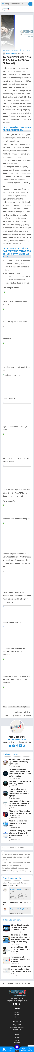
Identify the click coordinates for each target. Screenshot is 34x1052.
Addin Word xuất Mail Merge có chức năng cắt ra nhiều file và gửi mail (21, 970)
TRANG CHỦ (8, 984)
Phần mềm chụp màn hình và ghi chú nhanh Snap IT (18, 823)
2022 (4, 707)
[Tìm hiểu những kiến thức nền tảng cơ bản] (5, 784)
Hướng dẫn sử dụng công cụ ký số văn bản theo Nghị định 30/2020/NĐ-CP (20, 804)
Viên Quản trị (11, 53)
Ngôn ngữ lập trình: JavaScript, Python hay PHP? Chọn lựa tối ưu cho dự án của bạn (20, 773)
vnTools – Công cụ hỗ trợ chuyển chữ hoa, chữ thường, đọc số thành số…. (20, 834)
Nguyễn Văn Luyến (17, 889)
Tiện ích (17, 1040)
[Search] (30, 847)
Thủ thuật (17, 1037)
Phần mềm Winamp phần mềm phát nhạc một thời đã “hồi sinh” (20, 813)
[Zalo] (20, 746)
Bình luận (18, 716)
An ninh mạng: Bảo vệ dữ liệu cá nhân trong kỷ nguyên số (20, 762)
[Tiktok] (17, 746)
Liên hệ (17, 1017)
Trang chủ (17, 1012)
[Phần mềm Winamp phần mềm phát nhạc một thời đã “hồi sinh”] (5, 815)
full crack (12, 707)
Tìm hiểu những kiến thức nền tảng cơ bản (20, 783)
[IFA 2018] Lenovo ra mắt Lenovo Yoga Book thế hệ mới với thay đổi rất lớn (16, 857)
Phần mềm (17, 1042)
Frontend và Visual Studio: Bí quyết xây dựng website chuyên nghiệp (19, 792)
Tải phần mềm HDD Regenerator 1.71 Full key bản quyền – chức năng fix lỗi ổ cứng (20, 938)
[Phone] (24, 746)
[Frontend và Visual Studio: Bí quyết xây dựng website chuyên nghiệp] (5, 794)
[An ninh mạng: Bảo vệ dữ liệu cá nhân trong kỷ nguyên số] (5, 763)
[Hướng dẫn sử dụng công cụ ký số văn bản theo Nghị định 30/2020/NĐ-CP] (5, 805)
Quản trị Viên (17, 737)
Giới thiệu (17, 1014)
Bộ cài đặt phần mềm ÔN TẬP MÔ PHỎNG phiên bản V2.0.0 (20, 927)
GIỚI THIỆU (19, 984)
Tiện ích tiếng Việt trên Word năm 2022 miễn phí (20, 949)
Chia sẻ (28, 716)
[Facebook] (10, 746)
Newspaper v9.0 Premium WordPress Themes (20, 959)
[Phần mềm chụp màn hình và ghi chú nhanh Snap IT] (5, 824)
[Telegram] (13, 746)
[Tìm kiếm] (30, 4)
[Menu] (31, 9)
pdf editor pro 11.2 (23, 707)
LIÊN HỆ (27, 984)
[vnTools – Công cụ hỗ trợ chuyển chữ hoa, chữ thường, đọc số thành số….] (5, 835)
